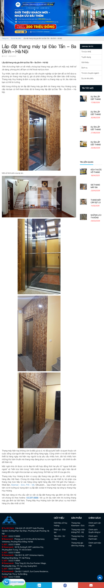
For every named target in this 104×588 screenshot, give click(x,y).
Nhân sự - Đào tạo (60, 530)
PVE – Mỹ (30, 485)
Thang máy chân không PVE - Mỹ (78, 530)
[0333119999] (6, 581)
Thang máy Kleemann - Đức (78, 524)
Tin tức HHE (86, 52)
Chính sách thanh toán (93, 537)
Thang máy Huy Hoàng (77, 537)
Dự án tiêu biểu (16, 38)
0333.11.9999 (14, 536)
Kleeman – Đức (18, 485)
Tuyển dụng (86, 57)
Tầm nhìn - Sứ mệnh (59, 537)
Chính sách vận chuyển (95, 524)
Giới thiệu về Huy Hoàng (60, 524)
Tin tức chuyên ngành (90, 73)
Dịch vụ (84, 68)
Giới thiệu (85, 62)
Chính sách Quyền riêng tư (94, 530)
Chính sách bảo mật (95, 544)
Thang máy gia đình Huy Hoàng (77, 544)
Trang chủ (5, 38)
